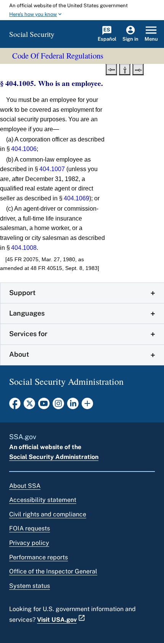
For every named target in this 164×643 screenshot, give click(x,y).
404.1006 (24, 149)
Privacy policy (29, 542)
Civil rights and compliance (47, 514)
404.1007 (52, 169)
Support (22, 293)
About (19, 354)
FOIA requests (29, 528)
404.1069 (76, 198)
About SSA (24, 485)
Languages (27, 313)
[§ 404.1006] (138, 69)
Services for (28, 334)
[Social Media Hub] (87, 406)
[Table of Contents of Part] (124, 69)
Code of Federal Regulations (57, 55)
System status (29, 585)
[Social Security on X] (29, 406)
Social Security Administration (53, 456)
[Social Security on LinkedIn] (73, 406)
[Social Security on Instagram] (58, 406)
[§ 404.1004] (111, 69)
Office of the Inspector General (53, 571)
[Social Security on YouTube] (44, 406)
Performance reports (38, 557)
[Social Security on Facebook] (15, 406)
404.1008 (24, 247)
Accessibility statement (42, 499)
